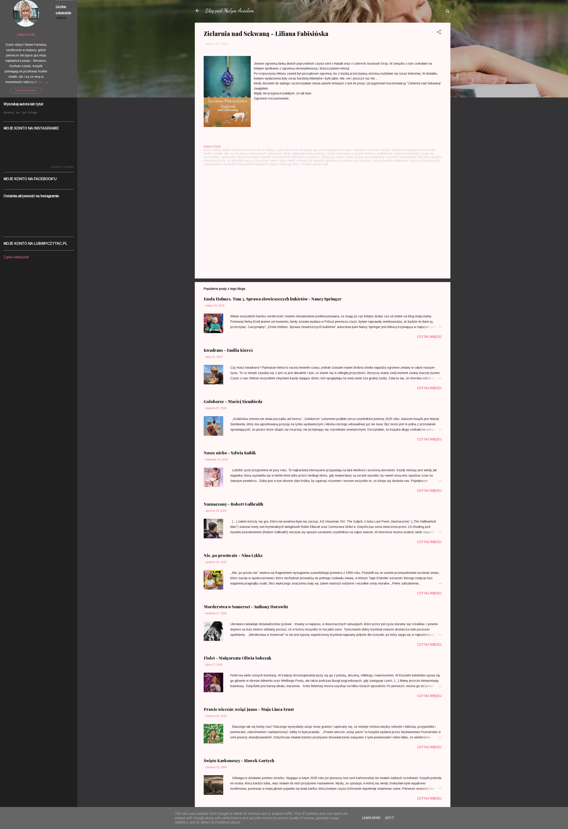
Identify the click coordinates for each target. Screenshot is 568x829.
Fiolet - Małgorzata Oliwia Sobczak (237, 658)
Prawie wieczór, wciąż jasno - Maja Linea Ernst (249, 709)
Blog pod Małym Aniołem (229, 10)
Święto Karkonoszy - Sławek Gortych (239, 760)
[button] (439, 32)
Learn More (371, 818)
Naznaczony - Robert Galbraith (233, 504)
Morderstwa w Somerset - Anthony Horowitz (246, 606)
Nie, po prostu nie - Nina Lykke (233, 555)
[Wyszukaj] (447, 12)
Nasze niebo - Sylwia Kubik (230, 452)
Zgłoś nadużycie (16, 257)
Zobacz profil (26, 90)
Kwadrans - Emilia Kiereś (228, 350)
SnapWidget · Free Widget (62, 167)
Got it (389, 818)
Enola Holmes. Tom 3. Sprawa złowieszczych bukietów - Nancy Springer (272, 299)
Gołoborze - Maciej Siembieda (233, 401)
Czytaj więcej (429, 336)
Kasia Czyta (26, 34)
